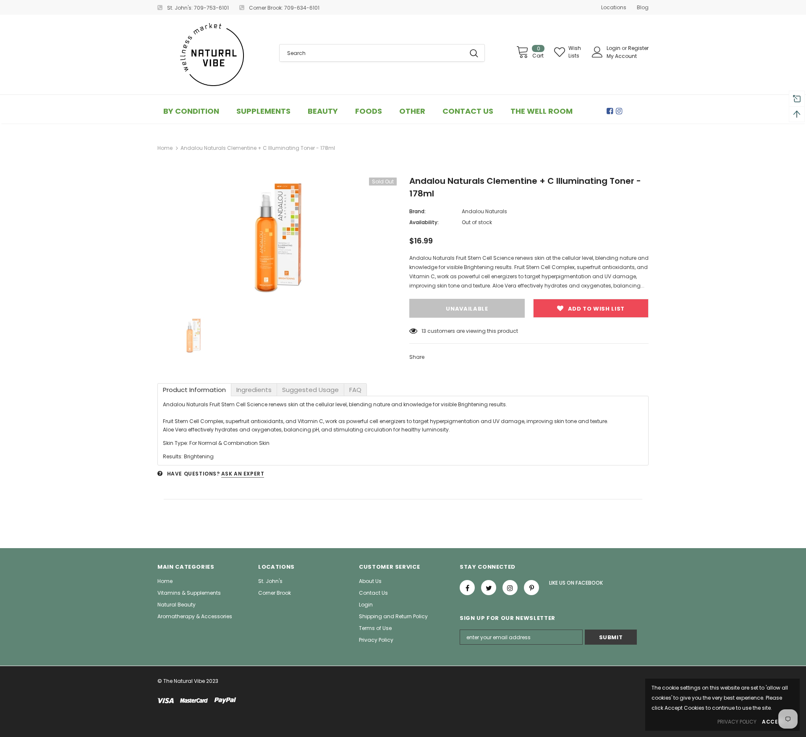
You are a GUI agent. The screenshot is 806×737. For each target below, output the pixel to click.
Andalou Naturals (484, 211)
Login (614, 48)
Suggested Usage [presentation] (310, 389)
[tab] (194, 389)
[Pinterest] (531, 587)
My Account (622, 56)
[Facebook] (611, 111)
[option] (277, 238)
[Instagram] (620, 111)
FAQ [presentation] (355, 389)
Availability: (424, 222)
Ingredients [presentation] (254, 389)
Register (638, 48)
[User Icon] (597, 52)
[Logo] (212, 54)
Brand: (417, 211)
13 (423, 331)
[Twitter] (488, 587)
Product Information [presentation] (194, 389)
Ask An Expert (242, 473)
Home (165, 148)
